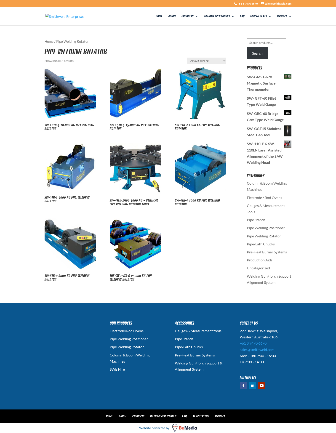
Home (159, 16)
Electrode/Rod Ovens (127, 331)
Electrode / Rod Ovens (264, 197)
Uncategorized (258, 268)
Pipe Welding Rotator (264, 236)
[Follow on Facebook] (243, 385)
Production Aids (259, 260)
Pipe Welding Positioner (266, 228)
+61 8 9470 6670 (247, 3)
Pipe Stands (256, 220)
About (172, 16)
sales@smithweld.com (257, 349)
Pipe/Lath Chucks (261, 244)
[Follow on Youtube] (261, 385)
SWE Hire (117, 369)
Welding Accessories (217, 16)
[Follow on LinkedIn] (252, 385)
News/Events (258, 16)
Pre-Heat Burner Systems (267, 252)
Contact (282, 16)
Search (257, 53)
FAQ (242, 16)
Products (187, 16)
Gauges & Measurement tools (198, 331)
